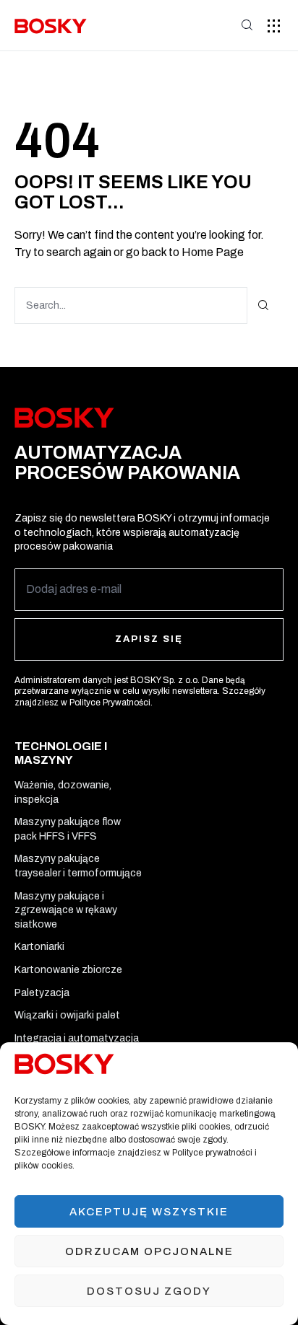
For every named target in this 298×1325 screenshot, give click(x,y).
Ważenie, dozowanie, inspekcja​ (62, 792)
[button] (274, 25)
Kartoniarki (39, 946)
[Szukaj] (263, 305)
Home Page (213, 252)
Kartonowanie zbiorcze (68, 969)
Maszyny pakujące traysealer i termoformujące (78, 866)
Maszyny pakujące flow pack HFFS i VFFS (67, 829)
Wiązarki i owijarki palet (67, 1015)
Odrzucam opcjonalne (149, 1251)
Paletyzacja (41, 992)
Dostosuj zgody (149, 1291)
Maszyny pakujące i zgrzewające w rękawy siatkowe (65, 910)
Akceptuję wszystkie (149, 1212)
